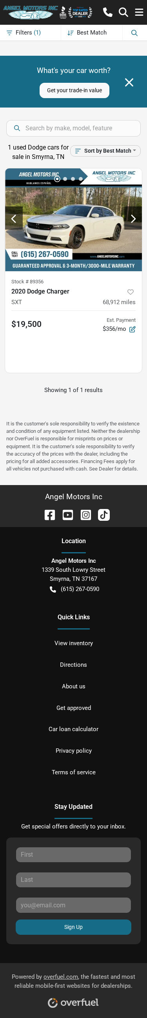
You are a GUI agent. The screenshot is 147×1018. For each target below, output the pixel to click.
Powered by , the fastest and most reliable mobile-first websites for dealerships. (73, 981)
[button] (108, 12)
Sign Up (73, 927)
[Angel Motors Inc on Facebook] (47, 514)
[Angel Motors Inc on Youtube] (65, 514)
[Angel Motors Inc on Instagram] (83, 514)
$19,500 (26, 324)
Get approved (73, 708)
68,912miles (119, 302)
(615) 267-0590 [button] (80, 589)
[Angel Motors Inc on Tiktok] (101, 514)
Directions (73, 664)
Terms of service (74, 772)
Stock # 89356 (27, 282)
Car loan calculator (73, 729)
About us (73, 686)
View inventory (73, 643)
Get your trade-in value (74, 90)
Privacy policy (74, 750)
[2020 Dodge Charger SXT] (73, 219)
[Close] (129, 82)
